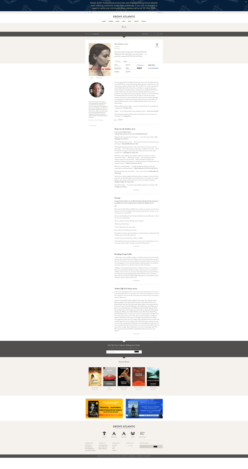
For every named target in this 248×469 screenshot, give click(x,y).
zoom (91, 77)
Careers (113, 447)
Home (86, 34)
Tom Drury (118, 48)
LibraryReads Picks (88, 447)
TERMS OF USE (124, 455)
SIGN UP (137, 351)
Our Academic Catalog (103, 445)
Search (159, 12)
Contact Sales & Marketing (90, 450)
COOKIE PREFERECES (132, 455)
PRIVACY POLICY (118, 455)
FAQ (113, 449)
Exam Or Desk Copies (103, 447)
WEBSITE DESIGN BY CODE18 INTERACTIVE (144, 455)
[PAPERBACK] (118, 61)
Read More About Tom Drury (96, 120)
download (99, 77)
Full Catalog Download (89, 449)
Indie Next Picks (88, 445)
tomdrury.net (93, 126)
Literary (120, 119)
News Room (114, 445)
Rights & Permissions (103, 449)
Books (90, 34)
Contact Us (114, 450)
